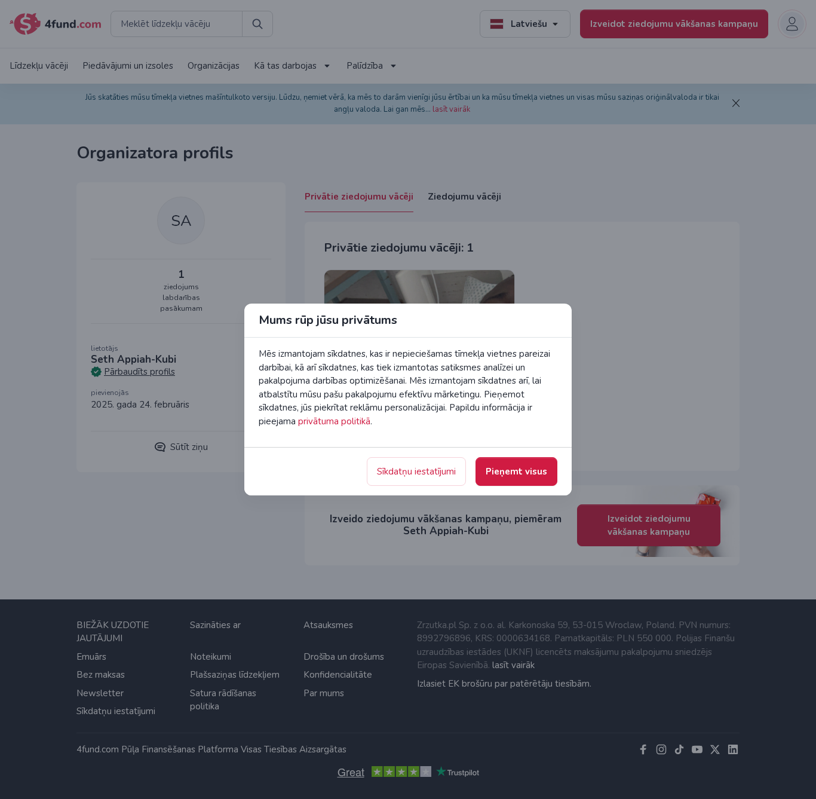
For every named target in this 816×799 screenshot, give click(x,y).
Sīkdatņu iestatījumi (416, 471)
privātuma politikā (334, 421)
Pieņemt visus (516, 471)
